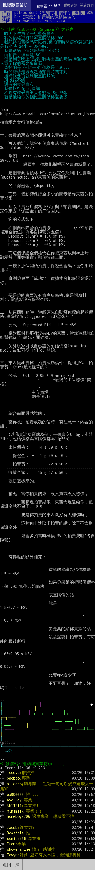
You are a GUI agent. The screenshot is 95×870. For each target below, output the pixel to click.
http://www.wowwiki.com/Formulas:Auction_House (47, 114)
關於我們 (87, 5)
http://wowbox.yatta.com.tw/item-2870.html (45, 158)
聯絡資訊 (70, 5)
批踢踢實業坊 (15, 5)
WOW (48, 5)
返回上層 (11, 864)
